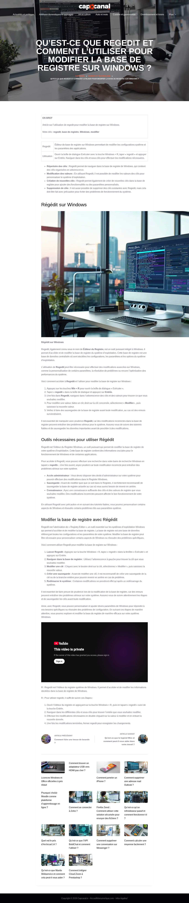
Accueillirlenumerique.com (102, 898)
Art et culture (84, 14)
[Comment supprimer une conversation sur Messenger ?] (108, 830)
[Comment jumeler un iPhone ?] (108, 767)
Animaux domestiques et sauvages (56, 14)
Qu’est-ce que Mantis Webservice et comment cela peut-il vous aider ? (53, 874)
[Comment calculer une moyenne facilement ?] (136, 830)
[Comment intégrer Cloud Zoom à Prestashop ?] (80, 860)
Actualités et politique (23, 14)
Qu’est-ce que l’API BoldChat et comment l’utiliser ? (79, 844)
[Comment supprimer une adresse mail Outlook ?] (136, 767)
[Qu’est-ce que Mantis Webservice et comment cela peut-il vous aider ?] (53, 860)
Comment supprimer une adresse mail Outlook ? (134, 781)
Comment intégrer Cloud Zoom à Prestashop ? (77, 874)
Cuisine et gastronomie (124, 14)
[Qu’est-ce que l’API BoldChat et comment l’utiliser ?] (80, 830)
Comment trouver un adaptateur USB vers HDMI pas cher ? (79, 767)
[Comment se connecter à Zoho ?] (80, 797)
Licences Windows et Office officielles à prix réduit (52, 781)
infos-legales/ (122, 898)
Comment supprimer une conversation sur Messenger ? (107, 844)
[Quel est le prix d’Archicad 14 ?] (53, 830)
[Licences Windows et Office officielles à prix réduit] (53, 767)
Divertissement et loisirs (152, 14)
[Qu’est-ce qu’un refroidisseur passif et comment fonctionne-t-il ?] (136, 797)
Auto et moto (102, 14)
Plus (171, 14)
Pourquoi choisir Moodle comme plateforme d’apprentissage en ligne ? (50, 800)
